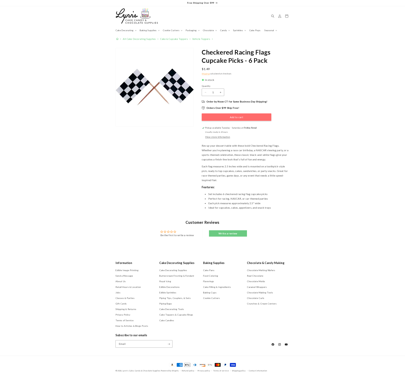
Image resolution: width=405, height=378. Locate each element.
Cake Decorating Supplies (173, 270)
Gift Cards (121, 303)
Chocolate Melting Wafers (261, 270)
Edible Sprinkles (167, 292)
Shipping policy (239, 371)
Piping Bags (165, 303)
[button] (126, 30)
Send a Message (124, 275)
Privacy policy (204, 371)
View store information (217, 137)
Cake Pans (208, 270)
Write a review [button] (227, 233)
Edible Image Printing (127, 270)
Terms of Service (124, 320)
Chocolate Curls (255, 298)
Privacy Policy (122, 314)
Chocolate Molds (256, 281)
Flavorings (208, 281)
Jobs (117, 292)
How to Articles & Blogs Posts (131, 326)
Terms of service (221, 371)
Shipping (206, 73)
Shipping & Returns (125, 309)
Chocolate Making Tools (260, 292)
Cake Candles (166, 320)
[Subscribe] (168, 344)
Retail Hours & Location (128, 287)
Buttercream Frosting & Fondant (176, 275)
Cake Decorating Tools (171, 309)
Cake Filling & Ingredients (217, 287)
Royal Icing (165, 281)
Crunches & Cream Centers (262, 303)
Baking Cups (210, 292)
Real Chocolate (255, 275)
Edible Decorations (169, 287)
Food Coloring (210, 275)
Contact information (258, 371)
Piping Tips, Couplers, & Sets (175, 298)
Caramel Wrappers (257, 287)
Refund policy (188, 371)
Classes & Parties (124, 298)
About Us (120, 281)
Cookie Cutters (211, 298)
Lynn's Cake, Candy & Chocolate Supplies (141, 371)
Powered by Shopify (170, 371)
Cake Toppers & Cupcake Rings (176, 314)
